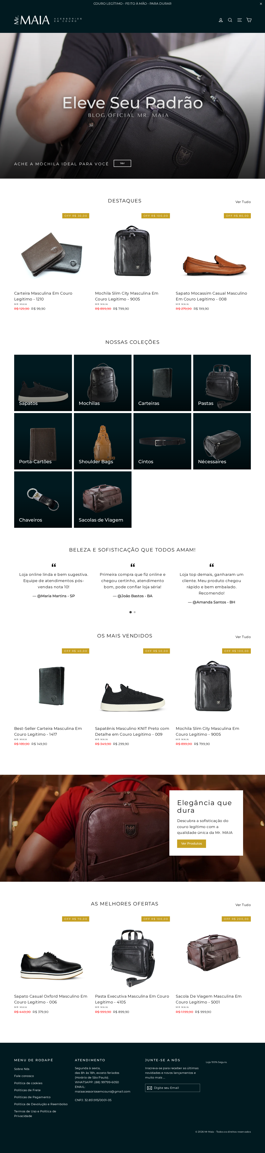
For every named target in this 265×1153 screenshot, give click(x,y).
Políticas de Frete (27, 1090)
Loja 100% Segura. (216, 1062)
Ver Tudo (243, 202)
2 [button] (135, 612)
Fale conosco (24, 1076)
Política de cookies (28, 1083)
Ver (122, 163)
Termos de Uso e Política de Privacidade (35, 1113)
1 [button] (130, 612)
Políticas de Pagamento (32, 1097)
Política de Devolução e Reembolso (41, 1104)
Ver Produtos (191, 843)
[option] (132, 106)
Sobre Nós (21, 1069)
